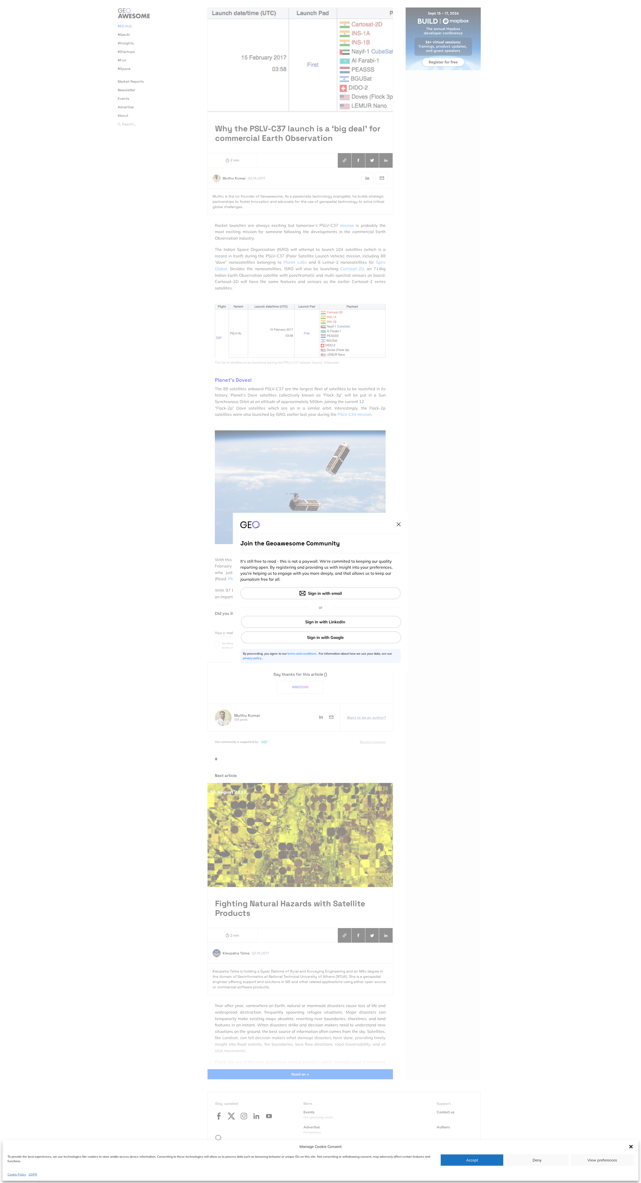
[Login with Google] (321, 637)
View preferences (602, 1160)
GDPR (33, 1174)
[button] (630, 1146)
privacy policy (252, 658)
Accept (472, 1160)
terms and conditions (302, 653)
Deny (537, 1160)
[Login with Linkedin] (321, 622)
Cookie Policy (17, 1174)
